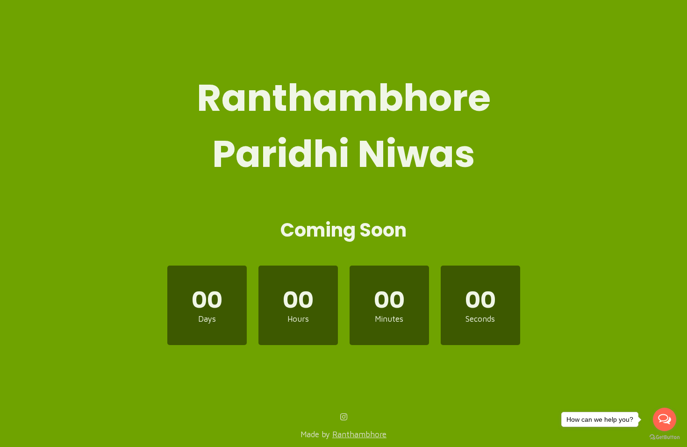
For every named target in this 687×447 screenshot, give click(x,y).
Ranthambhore (359, 434)
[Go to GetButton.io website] (665, 437)
